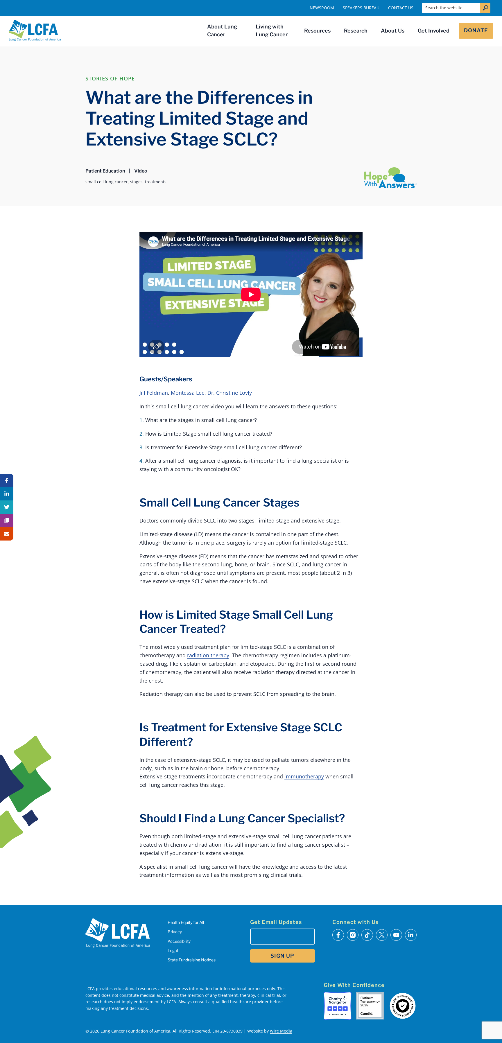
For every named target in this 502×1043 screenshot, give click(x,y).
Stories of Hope (110, 78)
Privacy (175, 931)
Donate (476, 30)
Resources (317, 31)
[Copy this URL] (6, 520)
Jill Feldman (153, 392)
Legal (173, 950)
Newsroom (322, 7)
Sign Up (282, 956)
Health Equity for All (186, 922)
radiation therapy (208, 655)
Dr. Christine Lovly (229, 392)
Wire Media (281, 1031)
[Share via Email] (6, 534)
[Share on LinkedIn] (6, 493)
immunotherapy (304, 776)
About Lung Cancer (222, 30)
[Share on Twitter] (6, 507)
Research (355, 31)
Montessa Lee (188, 392)
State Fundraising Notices (192, 959)
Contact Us (400, 7)
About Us (392, 31)
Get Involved (433, 31)
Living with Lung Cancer (272, 30)
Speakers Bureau (361, 7)
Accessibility (179, 941)
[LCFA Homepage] (35, 30)
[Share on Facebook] (6, 480)
